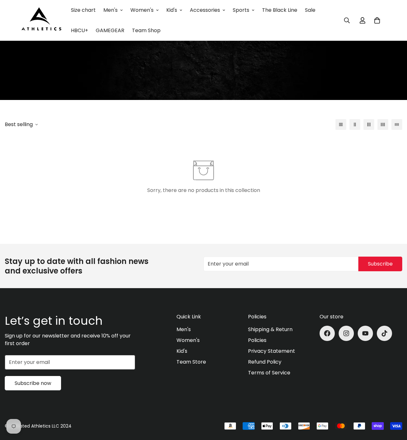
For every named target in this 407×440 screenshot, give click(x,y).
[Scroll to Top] (394, 405)
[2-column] (354, 124)
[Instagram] (346, 333)
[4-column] (382, 124)
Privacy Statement (271, 351)
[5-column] (396, 124)
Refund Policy (264, 361)
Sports (241, 10)
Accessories (205, 10)
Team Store (191, 361)
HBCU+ (79, 30)
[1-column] (340, 124)
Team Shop (146, 30)
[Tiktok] (384, 333)
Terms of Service (269, 372)
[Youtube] (365, 333)
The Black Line (279, 10)
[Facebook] (327, 333)
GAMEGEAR (110, 30)
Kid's (171, 10)
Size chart (83, 10)
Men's (110, 10)
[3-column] (368, 124)
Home (177, 58)
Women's (142, 10)
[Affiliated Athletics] (41, 20)
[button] (377, 20)
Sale (310, 10)
